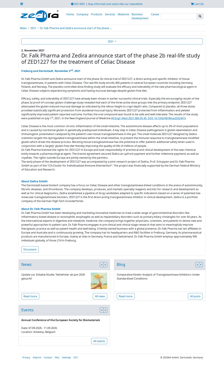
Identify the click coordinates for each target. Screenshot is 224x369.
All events (99, 341)
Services (110, 14)
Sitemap (66, 357)
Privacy (26, 357)
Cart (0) (199, 4)
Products (96, 14)
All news (100, 296)
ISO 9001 (79, 4)
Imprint (37, 357)
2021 (33, 28)
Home (70, 14)
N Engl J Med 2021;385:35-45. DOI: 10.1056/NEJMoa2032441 (148, 118)
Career (155, 14)
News (23, 28)
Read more (30, 296)
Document (30, 249)
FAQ (57, 357)
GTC (75, 357)
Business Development (140, 16)
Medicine (123, 14)
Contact (48, 357)
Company (82, 14)
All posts (195, 296)
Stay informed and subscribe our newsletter (115, 4)
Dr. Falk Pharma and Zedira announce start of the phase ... (76, 28)
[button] (102, 264)
